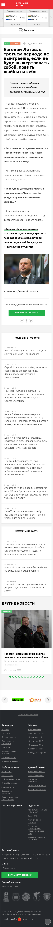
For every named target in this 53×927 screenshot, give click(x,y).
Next (51, 18)
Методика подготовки (33, 780)
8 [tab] (31, 677)
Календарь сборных (37, 753)
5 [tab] (22, 677)
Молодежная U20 (35, 733)
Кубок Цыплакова (9, 783)
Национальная (34, 729)
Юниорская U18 (35, 737)
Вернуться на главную (26, 313)
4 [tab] (19, 677)
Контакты (5, 747)
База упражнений (36, 775)
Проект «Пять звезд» (37, 785)
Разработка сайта (9, 919)
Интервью (15, 43)
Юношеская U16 (35, 745)
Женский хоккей (35, 749)
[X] (31, 321)
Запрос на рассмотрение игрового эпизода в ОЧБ (36, 829)
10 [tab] (37, 677)
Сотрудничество (8, 757)
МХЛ (6, 43)
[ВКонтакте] (22, 321)
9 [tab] (34, 677)
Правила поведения (10, 761)
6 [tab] (25, 677)
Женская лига (7, 787)
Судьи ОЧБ (33, 816)
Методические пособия (34, 821)
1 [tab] (10, 677)
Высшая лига (7, 775)
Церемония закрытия (6, 792)
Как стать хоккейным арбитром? (37, 811)
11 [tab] (40, 677)
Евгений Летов (40, 304)
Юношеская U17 (35, 741)
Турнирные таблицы (37, 789)
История (5, 729)
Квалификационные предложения (10, 798)
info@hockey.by (8, 868)
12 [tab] (43, 677)
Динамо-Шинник (24, 304)
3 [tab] (16, 677)
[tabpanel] (26, 643)
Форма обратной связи (20, 875)
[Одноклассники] (26, 321)
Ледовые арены (8, 737)
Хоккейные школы (36, 771)
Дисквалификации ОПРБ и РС (36, 838)
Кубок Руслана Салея (10, 779)
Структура (5, 733)
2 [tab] (13, 677)
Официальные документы (8, 742)
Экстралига (6, 771)
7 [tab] (28, 677)
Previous (2, 18)
